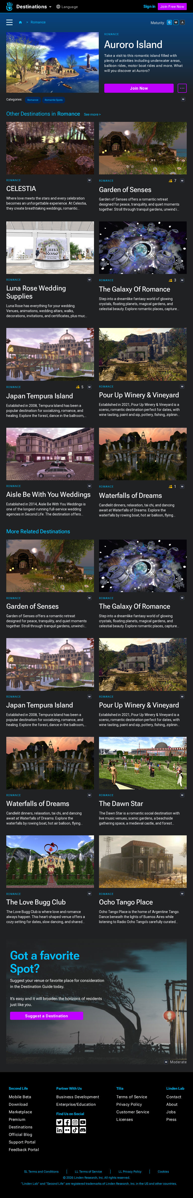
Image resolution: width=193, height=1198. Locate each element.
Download (18, 1104)
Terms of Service (131, 1096)
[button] (35, 7)
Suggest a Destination (46, 1016)
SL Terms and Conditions (41, 1171)
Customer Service (132, 1112)
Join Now (139, 88)
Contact (173, 1096)
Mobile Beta (20, 1096)
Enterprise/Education (76, 1104)
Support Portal (22, 1142)
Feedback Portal (24, 1149)
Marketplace (20, 1112)
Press (171, 1119)
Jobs (171, 1112)
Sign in (149, 6)
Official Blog (20, 1134)
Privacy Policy (129, 1104)
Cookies (163, 1171)
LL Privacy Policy (130, 1171)
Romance (38, 22)
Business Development (77, 1096)
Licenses (124, 1119)
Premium (17, 1119)
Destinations (21, 1127)
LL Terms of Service (88, 1171)
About (172, 1104)
